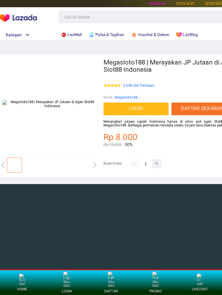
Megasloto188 (126, 97)
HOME (22, 289)
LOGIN (67, 291)
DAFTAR (111, 291)
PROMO (155, 291)
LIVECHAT (200, 289)
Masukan (157, 3)
